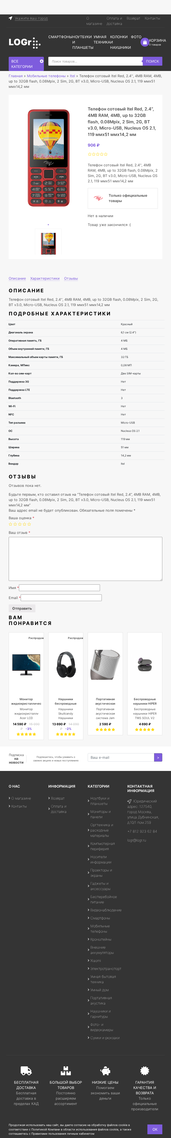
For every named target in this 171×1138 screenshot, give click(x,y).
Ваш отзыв (19, 532)
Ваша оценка (21, 518)
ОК (155, 1129)
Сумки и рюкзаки (105, 1038)
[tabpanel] (48, 158)
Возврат (133, 18)
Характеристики (45, 278)
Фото (136, 37)
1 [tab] (48, 224)
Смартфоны (60, 37)
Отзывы (71, 278)
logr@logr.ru (136, 840)
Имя (14, 588)
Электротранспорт (105, 968)
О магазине (21, 798)
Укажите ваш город (31, 18)
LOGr (20, 42)
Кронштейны (100, 939)
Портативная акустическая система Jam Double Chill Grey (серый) (105, 718)
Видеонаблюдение (106, 910)
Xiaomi (95, 960)
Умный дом (99, 990)
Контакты (152, 18)
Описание (17, 278)
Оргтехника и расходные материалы (101, 830)
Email (15, 598)
